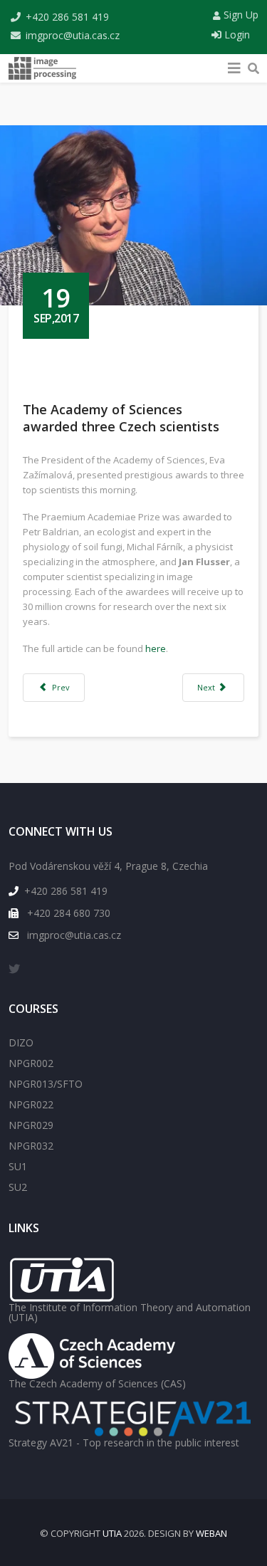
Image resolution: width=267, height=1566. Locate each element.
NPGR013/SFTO (46, 1084)
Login (235, 34)
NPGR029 (31, 1125)
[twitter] (14, 969)
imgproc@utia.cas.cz (73, 35)
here (155, 648)
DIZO (21, 1042)
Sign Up (239, 14)
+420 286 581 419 (67, 16)
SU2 (18, 1187)
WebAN (211, 1533)
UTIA (112, 1533)
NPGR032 (31, 1145)
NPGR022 (31, 1104)
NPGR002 (31, 1063)
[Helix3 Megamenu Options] (234, 64)
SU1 (18, 1166)
